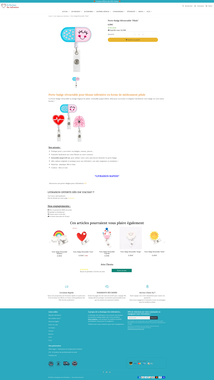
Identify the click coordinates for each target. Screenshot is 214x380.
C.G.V (50, 337)
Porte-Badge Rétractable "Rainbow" (59, 252)
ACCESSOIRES (88, 11)
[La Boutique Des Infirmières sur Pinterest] (106, 372)
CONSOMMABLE (118, 11)
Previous (50, 242)
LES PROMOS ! (75, 11)
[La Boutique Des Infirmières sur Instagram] (110, 372)
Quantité (111, 34)
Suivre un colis (53, 324)
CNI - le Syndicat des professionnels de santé (62, 352)
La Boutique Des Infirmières (61, 377)
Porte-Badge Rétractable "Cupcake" (107, 252)
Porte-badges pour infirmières (61, 16)
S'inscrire (154, 318)
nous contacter (103, 324)
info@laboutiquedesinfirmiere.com (136, 329)
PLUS (148, 11)
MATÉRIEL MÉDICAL (102, 11)
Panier (210, 6)
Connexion (200, 6)
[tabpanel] (76, 82)
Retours (50, 334)
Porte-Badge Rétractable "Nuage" (130, 252)
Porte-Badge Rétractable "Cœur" (83, 252)
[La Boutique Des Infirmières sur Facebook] (103, 372)
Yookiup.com (52, 355)
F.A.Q (50, 340)
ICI (85, 183)
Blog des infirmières (54, 315)
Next (164, 242)
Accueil (50, 16)
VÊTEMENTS (131, 11)
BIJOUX (141, 11)
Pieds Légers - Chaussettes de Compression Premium (65, 349)
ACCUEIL (65, 11)
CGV (131, 324)
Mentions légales (53, 321)
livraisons (71, 198)
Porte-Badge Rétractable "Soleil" (154, 252)
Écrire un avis (121, 270)
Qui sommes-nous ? (54, 318)
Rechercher (189, 6)
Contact (51, 331)
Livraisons (51, 328)
